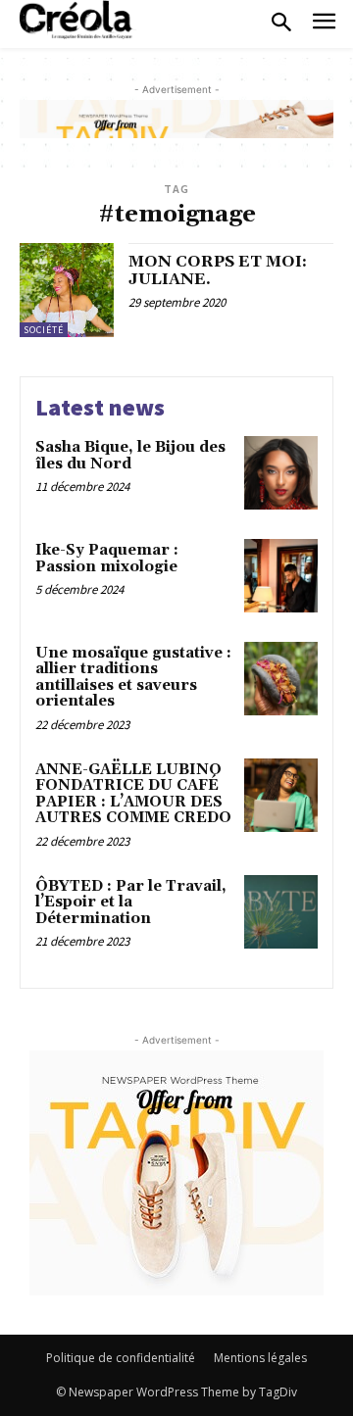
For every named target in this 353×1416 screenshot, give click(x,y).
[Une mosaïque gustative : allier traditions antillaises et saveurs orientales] (281, 678)
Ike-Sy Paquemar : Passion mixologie (106, 558)
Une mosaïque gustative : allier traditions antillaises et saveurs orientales (133, 677)
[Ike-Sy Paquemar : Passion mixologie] (281, 575)
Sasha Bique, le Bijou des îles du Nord (130, 455)
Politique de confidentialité (120, 1357)
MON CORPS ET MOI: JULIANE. (217, 270)
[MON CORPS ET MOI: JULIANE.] (67, 290)
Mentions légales (260, 1357)
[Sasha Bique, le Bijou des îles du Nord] (281, 473)
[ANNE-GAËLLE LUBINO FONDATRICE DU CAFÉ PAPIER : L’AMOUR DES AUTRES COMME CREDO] (281, 795)
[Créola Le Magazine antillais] (78, 19)
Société (44, 329)
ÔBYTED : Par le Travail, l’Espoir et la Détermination (131, 902)
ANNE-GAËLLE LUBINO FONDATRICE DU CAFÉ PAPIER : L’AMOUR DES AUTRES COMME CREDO (133, 794)
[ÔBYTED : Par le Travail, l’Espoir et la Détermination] (281, 912)
